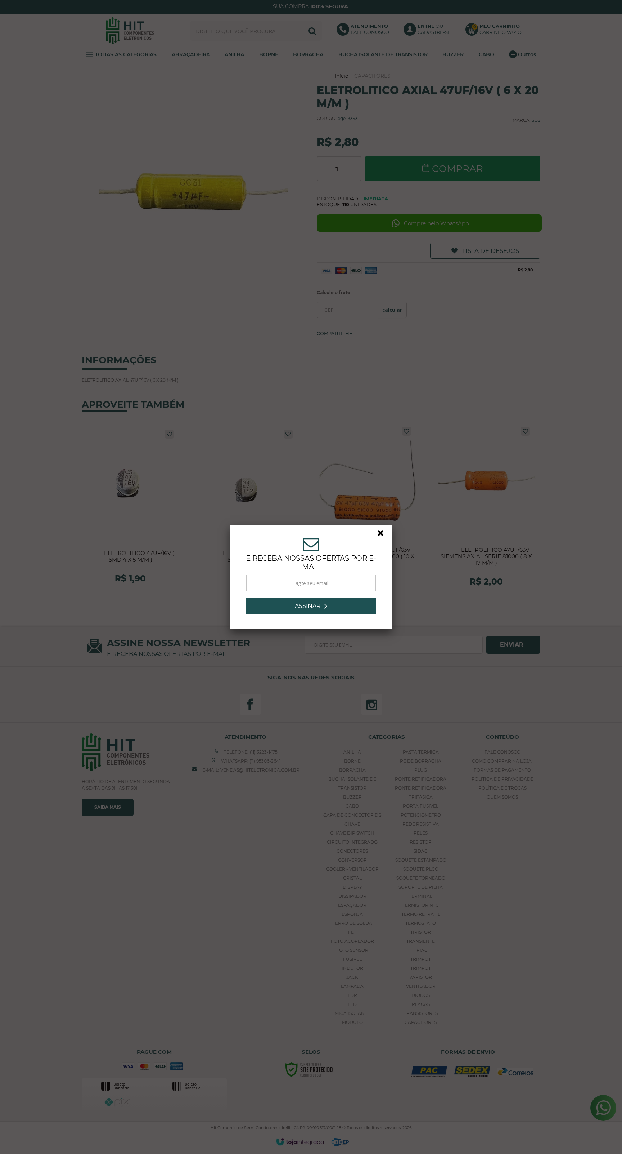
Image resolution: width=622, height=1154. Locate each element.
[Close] (383, 534)
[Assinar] (311, 606)
